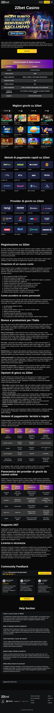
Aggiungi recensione (45, 573)
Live (19, 110)
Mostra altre (27, 598)
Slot (46, 110)
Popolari (6, 110)
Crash (32, 110)
